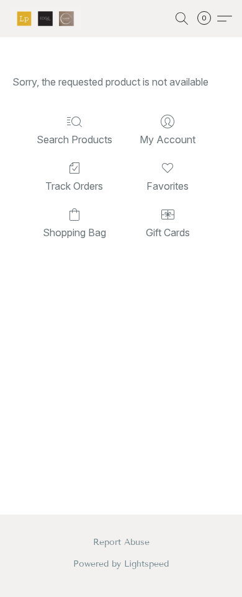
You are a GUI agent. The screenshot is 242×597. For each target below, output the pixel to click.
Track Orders (74, 186)
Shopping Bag (74, 232)
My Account (167, 139)
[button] (47, 18)
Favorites (167, 186)
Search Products (74, 139)
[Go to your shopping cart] (208, 18)
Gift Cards (168, 232)
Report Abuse (121, 542)
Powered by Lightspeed (121, 564)
